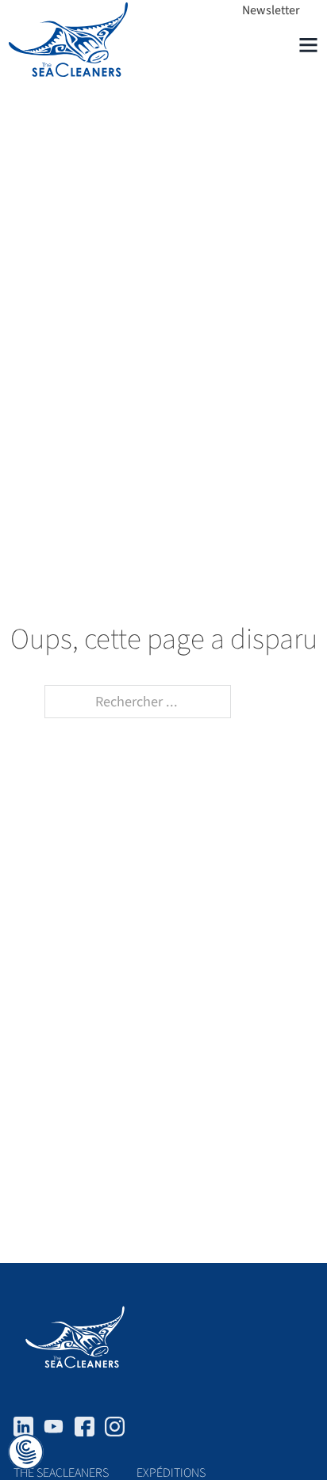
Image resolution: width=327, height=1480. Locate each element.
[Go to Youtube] (53, 1430)
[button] (26, 1453)
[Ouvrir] (308, 45)
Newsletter (271, 10)
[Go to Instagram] (115, 1430)
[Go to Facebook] (84, 1430)
